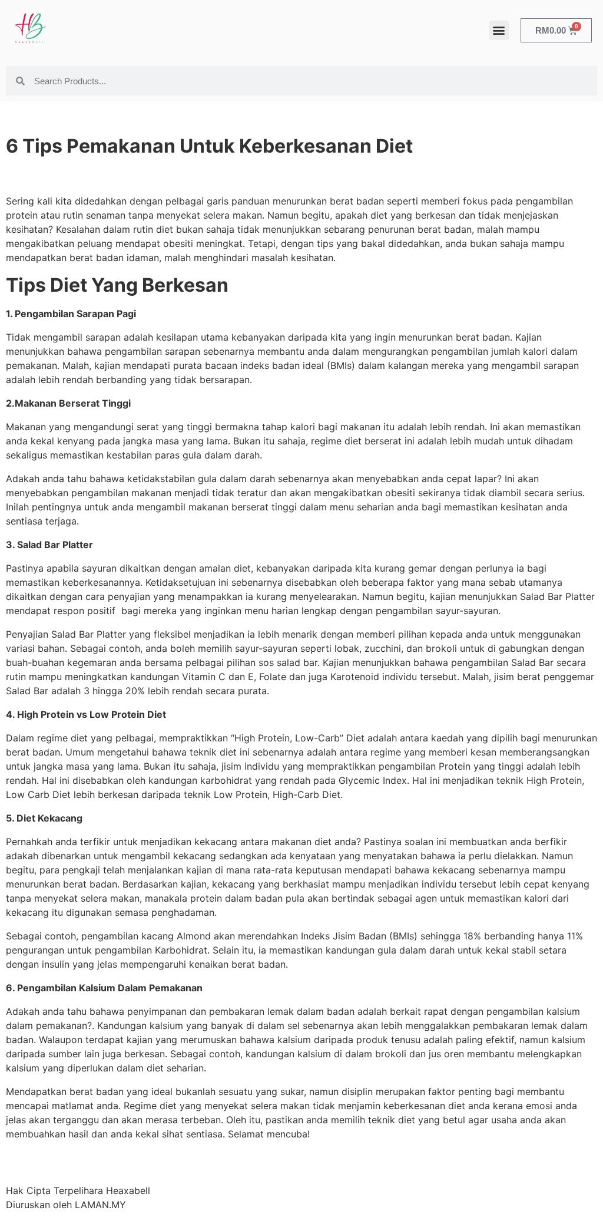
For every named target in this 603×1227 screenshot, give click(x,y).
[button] (499, 30)
